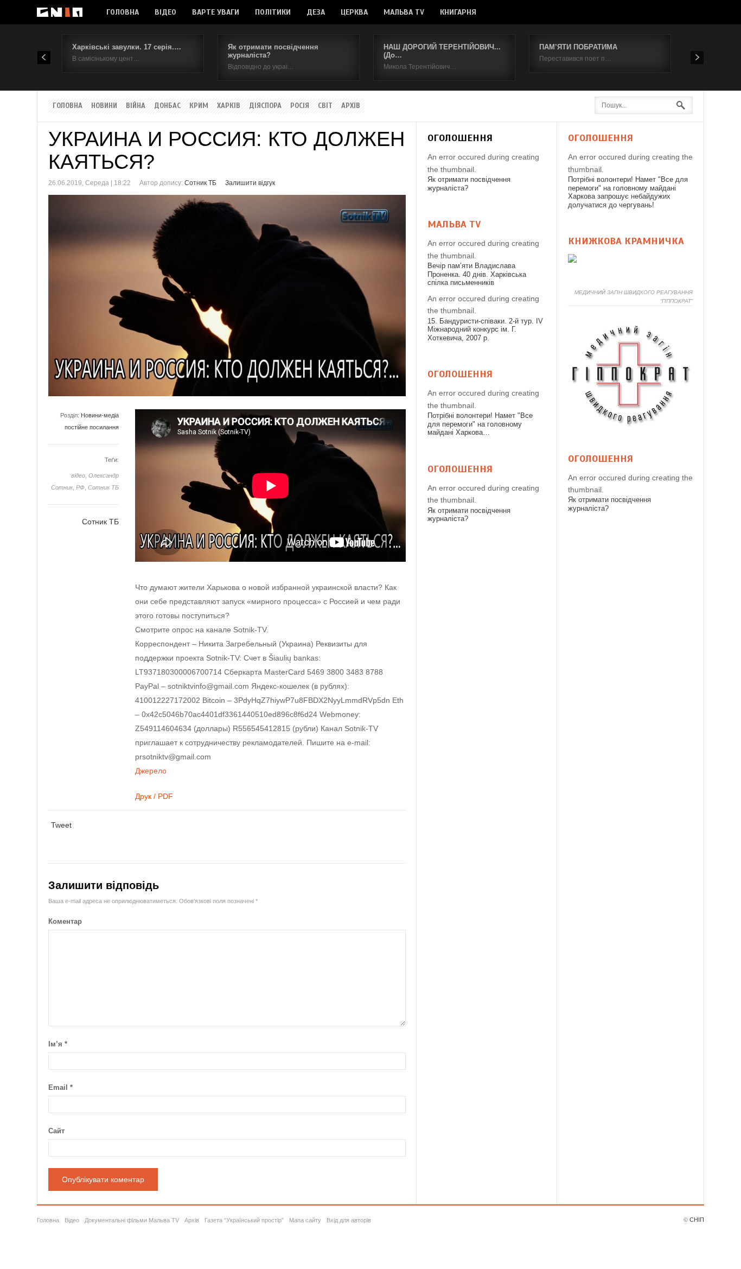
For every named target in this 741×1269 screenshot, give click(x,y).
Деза (315, 12)
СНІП (696, 1219)
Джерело (151, 770)
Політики (273, 12)
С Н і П (59, 12)
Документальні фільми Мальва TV (132, 1220)
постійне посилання (92, 427)
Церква (354, 12)
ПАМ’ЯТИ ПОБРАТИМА (578, 47)
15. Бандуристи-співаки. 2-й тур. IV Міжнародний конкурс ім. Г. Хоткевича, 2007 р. (485, 329)
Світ (325, 105)
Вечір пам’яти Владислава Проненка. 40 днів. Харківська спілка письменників (476, 274)
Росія (299, 105)
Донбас (167, 105)
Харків (228, 105)
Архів (350, 105)
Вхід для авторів (349, 1220)
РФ (80, 487)
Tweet (61, 825)
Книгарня (458, 12)
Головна (122, 12)
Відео (165, 12)
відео (78, 475)
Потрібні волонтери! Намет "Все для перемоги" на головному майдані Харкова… (480, 423)
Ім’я (57, 1044)
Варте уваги (215, 12)
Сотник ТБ (200, 183)
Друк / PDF (154, 796)
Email (60, 1087)
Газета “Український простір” (244, 1220)
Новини (104, 105)
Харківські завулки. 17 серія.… (126, 47)
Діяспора (265, 105)
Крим (198, 105)
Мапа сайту (305, 1220)
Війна (135, 105)
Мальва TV (404, 12)
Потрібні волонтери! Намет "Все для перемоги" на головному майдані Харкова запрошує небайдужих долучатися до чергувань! (628, 192)
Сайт (56, 1131)
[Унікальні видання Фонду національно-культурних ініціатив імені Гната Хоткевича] (572, 260)
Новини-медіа (100, 415)
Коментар (65, 921)
